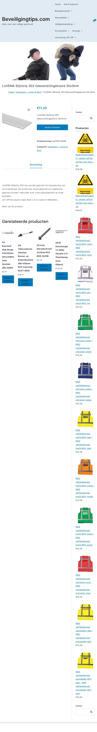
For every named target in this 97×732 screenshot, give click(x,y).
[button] (71, 11)
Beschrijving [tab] (36, 164)
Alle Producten (71, 4)
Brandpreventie (62, 11)
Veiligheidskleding (63, 24)
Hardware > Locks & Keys (28, 92)
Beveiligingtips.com (26, 19)
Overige (76, 31)
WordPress (77, 727)
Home (58, 4)
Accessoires (61, 31)
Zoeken (79, 112)
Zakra (67, 727)
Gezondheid (61, 17)
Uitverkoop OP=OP (64, 37)
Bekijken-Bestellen (52, 127)
